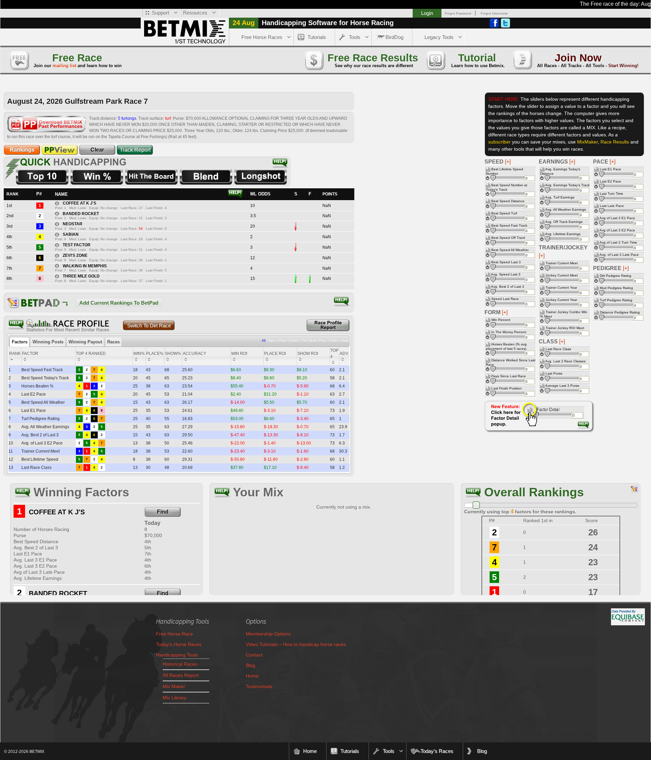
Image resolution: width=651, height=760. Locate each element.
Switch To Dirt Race (149, 325)
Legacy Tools (439, 37)
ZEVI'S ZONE (75, 255)
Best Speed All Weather (510, 250)
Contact (254, 655)
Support (160, 13)
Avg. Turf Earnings (559, 197)
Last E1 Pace (610, 169)
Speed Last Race (505, 299)
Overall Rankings (534, 492)
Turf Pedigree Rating (616, 300)
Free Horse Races (261, 37)
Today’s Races (436, 751)
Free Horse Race (174, 633)
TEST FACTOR (77, 245)
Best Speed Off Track (508, 238)
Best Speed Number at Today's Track (506, 187)
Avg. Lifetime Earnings (562, 234)
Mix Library (174, 697)
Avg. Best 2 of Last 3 (507, 286)
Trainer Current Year (561, 287)
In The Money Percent (508, 332)
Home (252, 676)
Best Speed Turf (504, 213)
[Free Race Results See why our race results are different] (314, 59)
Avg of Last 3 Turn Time (618, 242)
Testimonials (259, 686)
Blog (250, 665)
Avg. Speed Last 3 (505, 274)
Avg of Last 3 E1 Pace (617, 218)
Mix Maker (174, 686)
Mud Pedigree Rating (616, 288)
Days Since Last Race (508, 376)
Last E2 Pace (610, 181)
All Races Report (181, 675)
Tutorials (317, 37)
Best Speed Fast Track (509, 225)
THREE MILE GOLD (81, 276)
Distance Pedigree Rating (620, 312)
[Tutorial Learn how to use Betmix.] (435, 59)
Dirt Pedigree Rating (615, 276)
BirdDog (394, 37)
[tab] (19, 342)
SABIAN (71, 234)
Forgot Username (494, 13)
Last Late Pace (612, 206)
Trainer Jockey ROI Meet (565, 328)
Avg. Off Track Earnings (564, 222)
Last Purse (554, 373)
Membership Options (268, 633)
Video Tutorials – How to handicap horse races (296, 644)
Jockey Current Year (561, 300)
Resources (195, 13)
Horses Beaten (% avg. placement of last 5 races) (507, 346)
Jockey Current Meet (562, 275)
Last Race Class (558, 349)
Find (163, 512)
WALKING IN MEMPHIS (85, 266)
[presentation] (19, 342)
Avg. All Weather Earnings (565, 209)
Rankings (22, 150)
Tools (354, 37)
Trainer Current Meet (562, 263)
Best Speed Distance (508, 201)
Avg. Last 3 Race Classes (565, 361)
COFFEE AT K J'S (79, 203)
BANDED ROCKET (81, 213)
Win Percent (500, 320)
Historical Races (180, 664)
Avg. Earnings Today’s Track (567, 185)
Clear (97, 150)
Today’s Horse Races (178, 644)
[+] (612, 162)
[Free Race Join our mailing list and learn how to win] (19, 59)
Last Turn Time (611, 193)
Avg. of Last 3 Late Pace (619, 254)
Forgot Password (458, 13)
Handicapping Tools (177, 655)
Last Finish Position (506, 388)
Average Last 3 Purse (562, 385)
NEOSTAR (72, 224)
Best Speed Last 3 (506, 262)
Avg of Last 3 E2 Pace (617, 230)
